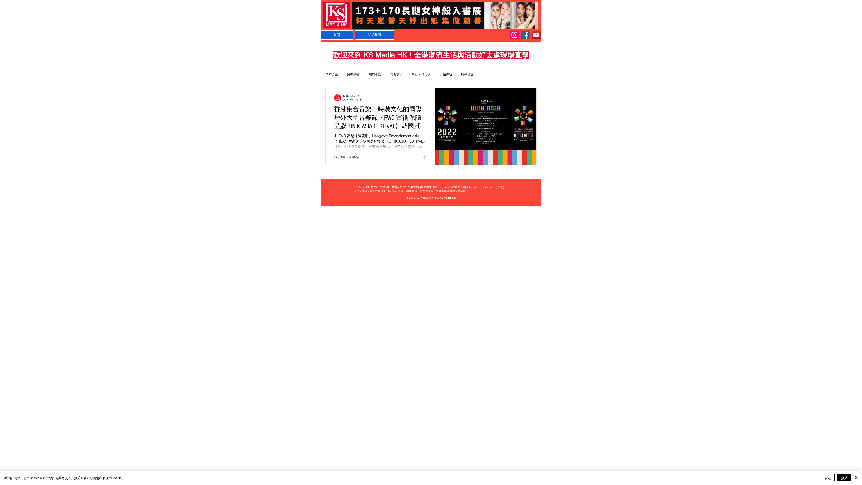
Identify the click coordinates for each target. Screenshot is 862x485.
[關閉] (856, 477)
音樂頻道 (396, 75)
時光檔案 (467, 75)
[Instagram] (514, 35)
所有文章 (331, 75)
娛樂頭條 (353, 75)
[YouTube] (536, 35)
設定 (828, 478)
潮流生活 (375, 75)
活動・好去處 (421, 75)
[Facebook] (525, 35)
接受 (844, 478)
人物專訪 (446, 75)
